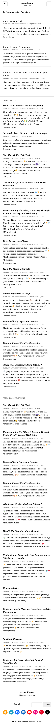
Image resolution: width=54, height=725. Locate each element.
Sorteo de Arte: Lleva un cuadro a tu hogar (25, 133)
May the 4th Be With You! (16, 154)
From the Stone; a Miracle (16, 268)
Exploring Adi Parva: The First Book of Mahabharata (23, 661)
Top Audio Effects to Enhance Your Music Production (24, 184)
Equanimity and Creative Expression (21, 343)
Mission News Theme (19, 722)
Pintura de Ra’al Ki (12, 21)
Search (17, 704)
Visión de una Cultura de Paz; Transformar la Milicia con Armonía (26, 556)
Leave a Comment (10, 127)
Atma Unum (27, 3)
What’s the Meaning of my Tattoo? (21, 530)
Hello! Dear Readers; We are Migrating (23, 105)
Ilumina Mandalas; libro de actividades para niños (25, 74)
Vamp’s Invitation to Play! (16, 293)
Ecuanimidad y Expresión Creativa (20, 321)
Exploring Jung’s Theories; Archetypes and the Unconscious (27, 610)
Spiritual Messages (12, 638)
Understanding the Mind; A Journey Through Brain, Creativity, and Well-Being (26, 212)
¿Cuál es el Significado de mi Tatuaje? (22, 364)
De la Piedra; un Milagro (15, 241)
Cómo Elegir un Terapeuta (16, 46)
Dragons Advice (11, 587)
